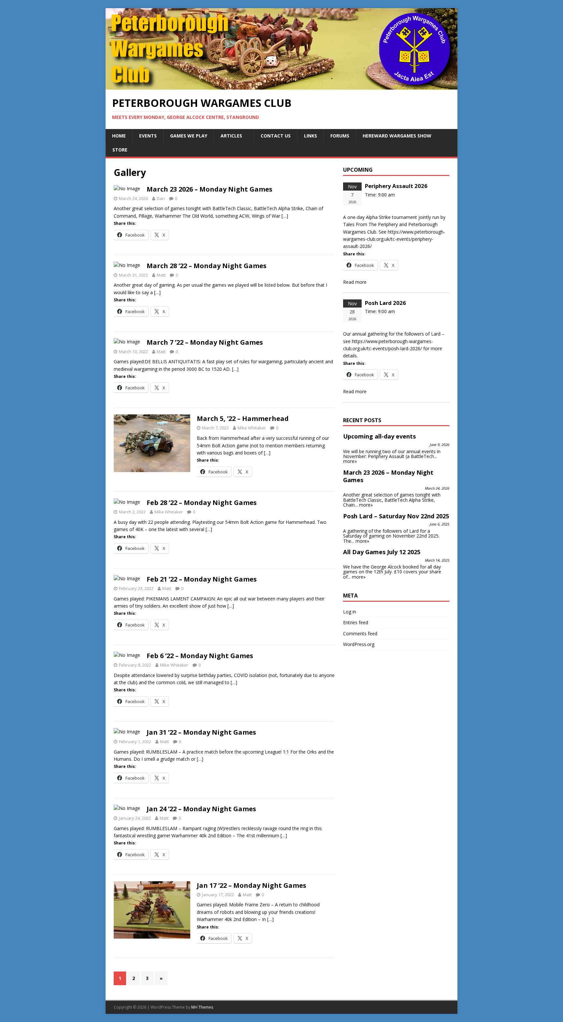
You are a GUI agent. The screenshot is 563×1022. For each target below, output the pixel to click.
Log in (349, 612)
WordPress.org (358, 644)
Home (119, 136)
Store (119, 150)
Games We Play (188, 136)
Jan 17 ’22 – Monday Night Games (251, 885)
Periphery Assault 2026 (396, 186)
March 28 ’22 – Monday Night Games (207, 265)
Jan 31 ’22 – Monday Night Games (201, 732)
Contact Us (276, 136)
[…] (285, 216)
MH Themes (202, 1007)
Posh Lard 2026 (385, 303)
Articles (231, 136)
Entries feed (355, 622)
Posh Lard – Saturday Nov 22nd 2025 (396, 516)
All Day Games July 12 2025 (381, 552)
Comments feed (360, 633)
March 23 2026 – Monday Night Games (209, 189)
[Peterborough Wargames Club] (281, 86)
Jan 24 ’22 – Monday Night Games (201, 808)
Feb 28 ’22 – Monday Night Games (202, 502)
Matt (161, 275)
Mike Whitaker (252, 428)
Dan (161, 198)
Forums (339, 136)
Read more (355, 282)
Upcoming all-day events (379, 436)
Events (148, 136)
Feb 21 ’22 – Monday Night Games (202, 579)
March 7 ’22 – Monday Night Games (205, 342)
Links (310, 136)
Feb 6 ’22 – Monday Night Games (200, 655)
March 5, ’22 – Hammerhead (243, 418)
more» (350, 461)
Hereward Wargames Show (397, 136)
